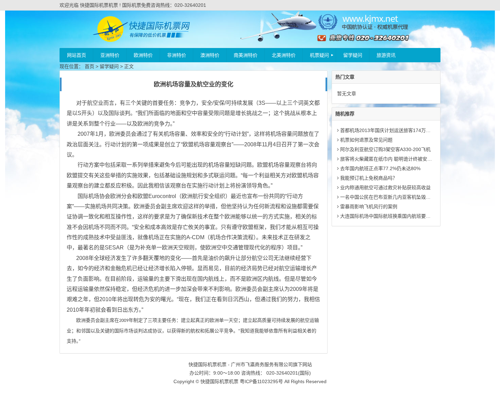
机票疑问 (319, 55)
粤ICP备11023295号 (261, 381)
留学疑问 (352, 55)
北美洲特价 (284, 55)
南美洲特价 (245, 55)
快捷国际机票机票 (219, 381)
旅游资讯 (386, 55)
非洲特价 (176, 55)
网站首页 (76, 55)
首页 (89, 66)
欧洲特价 (143, 55)
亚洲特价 (109, 55)
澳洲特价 (209, 55)
